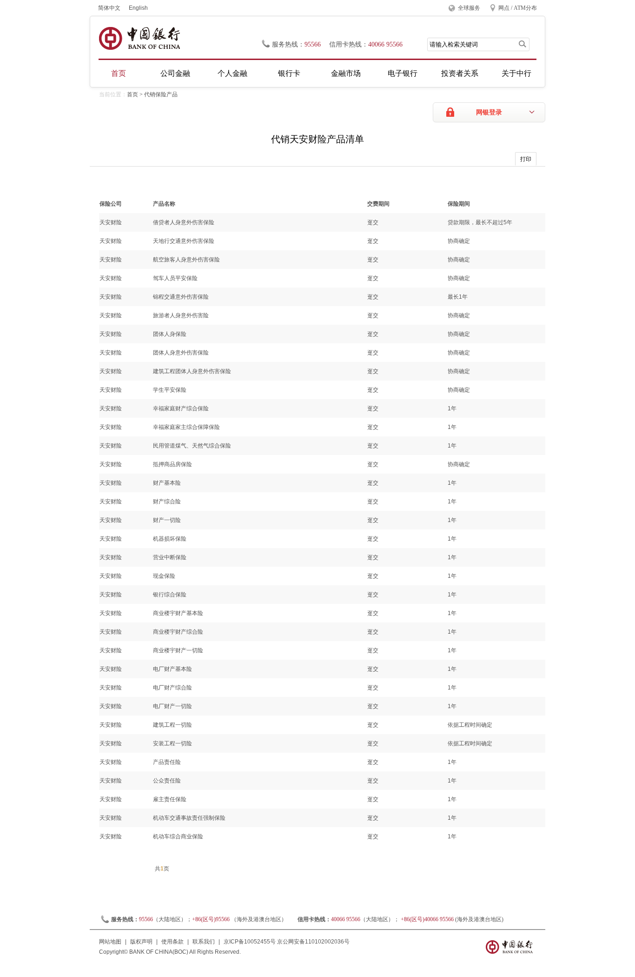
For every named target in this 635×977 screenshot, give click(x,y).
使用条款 (172, 941)
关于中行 (516, 73)
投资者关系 (459, 73)
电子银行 (402, 73)
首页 (118, 73)
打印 (525, 159)
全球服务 (469, 8)
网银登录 (489, 112)
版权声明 (141, 941)
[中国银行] (139, 38)
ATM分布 (525, 8)
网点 (503, 8)
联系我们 (203, 941)
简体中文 (109, 8)
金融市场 (346, 73)
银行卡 (289, 73)
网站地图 (110, 941)
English (138, 8)
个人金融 (232, 73)
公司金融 (175, 73)
